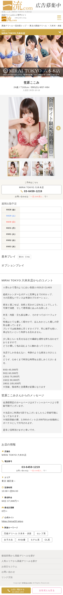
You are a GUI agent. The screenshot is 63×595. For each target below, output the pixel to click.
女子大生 (8, 540)
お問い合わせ (8, 572)
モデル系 (35, 540)
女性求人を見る (47, 590)
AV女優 (21, 540)
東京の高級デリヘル (38, 26)
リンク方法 (7, 577)
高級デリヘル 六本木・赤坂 (17, 533)
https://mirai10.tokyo (12, 521)
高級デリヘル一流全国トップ (14, 26)
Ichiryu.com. (27, 583)
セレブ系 (41, 533)
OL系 (47, 540)
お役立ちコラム (9, 566)
